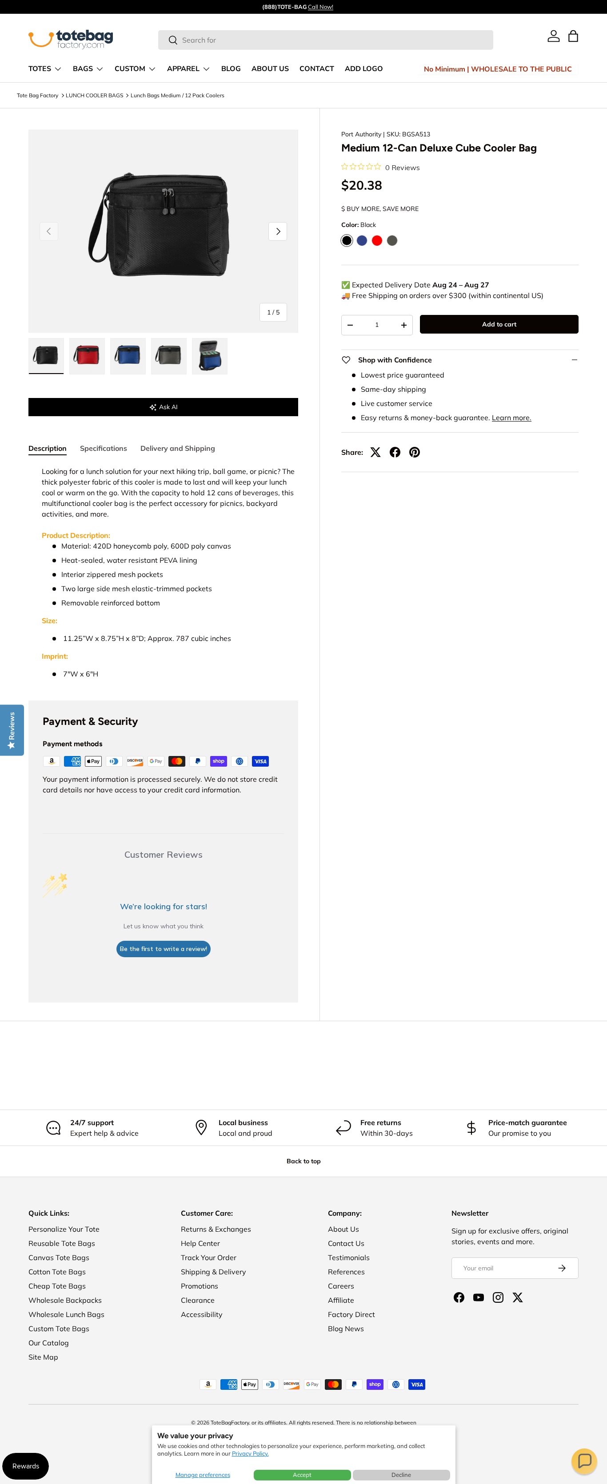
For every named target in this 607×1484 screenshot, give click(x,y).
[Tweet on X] (375, 452)
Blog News (346, 1328)
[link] (553, 36)
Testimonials (349, 1257)
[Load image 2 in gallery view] (87, 356)
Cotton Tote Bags (57, 1271)
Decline (401, 1474)
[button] (584, 1461)
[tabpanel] (163, 572)
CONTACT (317, 69)
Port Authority (361, 134)
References (346, 1271)
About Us (343, 1229)
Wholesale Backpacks (65, 1300)
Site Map (43, 1357)
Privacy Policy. (250, 1453)
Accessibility (202, 1314)
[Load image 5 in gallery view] (210, 356)
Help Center (200, 1243)
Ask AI (168, 407)
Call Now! (320, 6)
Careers (341, 1285)
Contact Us (346, 1243)
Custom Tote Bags (58, 1328)
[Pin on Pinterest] (414, 452)
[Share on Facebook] (395, 452)
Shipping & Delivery (213, 1271)
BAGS (83, 69)
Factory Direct (351, 1314)
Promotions (199, 1285)
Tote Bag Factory (37, 95)
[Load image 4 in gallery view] (169, 356)
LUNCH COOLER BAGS (94, 95)
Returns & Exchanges (216, 1229)
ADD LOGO (364, 69)
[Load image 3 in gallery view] (128, 356)
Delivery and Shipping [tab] (177, 448)
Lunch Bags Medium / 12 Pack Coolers (177, 95)
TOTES (39, 69)
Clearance (198, 1300)
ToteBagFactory (230, 1422)
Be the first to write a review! (163, 949)
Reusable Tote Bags (61, 1243)
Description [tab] (47, 448)
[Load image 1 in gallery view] (46, 356)
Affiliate (341, 1300)
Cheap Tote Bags (57, 1285)
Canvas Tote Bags (58, 1257)
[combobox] (325, 40)
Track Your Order (208, 1257)
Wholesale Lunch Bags (66, 1314)
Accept (302, 1474)
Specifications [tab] (103, 448)
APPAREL (183, 69)
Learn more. (511, 417)
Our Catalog (48, 1342)
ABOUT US (270, 69)
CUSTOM (130, 69)
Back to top (304, 1161)
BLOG (231, 69)
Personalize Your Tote (64, 1229)
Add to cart (499, 324)
